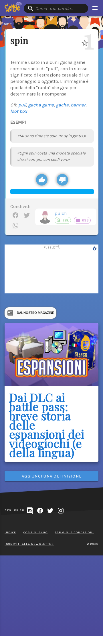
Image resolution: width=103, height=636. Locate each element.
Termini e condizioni (74, 532)
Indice (10, 532)
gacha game (41, 105)
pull (22, 105)
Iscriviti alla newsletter (29, 544)
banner (78, 105)
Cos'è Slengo (35, 532)
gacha (62, 105)
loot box (18, 111)
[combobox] (56, 8)
